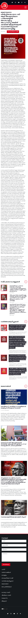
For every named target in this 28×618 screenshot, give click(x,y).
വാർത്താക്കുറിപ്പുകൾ (7, 581)
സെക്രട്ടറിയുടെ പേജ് (13, 31)
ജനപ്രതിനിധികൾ (6, 587)
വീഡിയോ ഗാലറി (6, 595)
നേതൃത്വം (4, 575)
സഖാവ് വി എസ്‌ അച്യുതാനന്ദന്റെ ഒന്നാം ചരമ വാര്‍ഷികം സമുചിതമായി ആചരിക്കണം (17, 327)
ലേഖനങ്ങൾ (5, 584)
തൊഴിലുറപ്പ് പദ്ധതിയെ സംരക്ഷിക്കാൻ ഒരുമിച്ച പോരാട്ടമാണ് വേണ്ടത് (13, 407)
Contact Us (4, 598)
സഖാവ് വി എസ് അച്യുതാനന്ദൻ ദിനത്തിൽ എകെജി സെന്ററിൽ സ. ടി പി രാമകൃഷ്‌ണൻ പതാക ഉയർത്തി (13, 444)
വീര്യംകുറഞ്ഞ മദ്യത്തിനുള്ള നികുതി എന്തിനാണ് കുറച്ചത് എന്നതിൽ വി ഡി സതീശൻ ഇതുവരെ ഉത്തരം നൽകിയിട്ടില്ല (18, 298)
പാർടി (3, 569)
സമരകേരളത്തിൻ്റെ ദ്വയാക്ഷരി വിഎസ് (13, 517)
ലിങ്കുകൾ (4, 601)
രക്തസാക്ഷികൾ (6, 572)
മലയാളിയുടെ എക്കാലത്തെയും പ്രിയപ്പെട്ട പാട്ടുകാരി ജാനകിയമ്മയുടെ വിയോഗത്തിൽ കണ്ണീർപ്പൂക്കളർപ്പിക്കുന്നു (18, 288)
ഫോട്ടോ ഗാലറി (6, 592)
